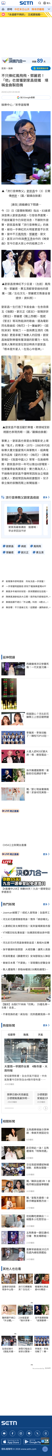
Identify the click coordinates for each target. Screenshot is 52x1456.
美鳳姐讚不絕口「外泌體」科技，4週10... (26, 602)
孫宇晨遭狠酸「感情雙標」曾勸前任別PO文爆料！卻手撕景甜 (41, 1319)
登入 (49, 3)
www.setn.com (28, 1448)
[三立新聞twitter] (37, 1433)
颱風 (25, 1034)
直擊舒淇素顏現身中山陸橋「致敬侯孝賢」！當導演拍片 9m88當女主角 (8, 1288)
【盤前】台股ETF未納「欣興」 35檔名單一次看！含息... (25, 1006)
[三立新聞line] (29, 1433)
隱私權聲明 (6, 1448)
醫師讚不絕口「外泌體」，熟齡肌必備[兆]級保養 (8, 1319)
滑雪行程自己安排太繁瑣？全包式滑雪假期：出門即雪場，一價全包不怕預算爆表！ (25, 1350)
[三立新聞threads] (45, 1433)
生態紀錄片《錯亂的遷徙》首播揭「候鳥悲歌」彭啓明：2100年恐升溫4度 (8, 1350)
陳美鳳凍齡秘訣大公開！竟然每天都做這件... (28, 596)
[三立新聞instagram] (20, 1433)
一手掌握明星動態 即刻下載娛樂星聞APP (26, 586)
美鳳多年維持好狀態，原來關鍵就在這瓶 (26, 591)
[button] (39, 3)
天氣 (40, 1034)
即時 (9, 9)
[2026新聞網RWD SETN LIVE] (3, 3)
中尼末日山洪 (21, 9)
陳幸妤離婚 (38, 9)
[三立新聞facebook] (12, 1433)
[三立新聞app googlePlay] (33, 1441)
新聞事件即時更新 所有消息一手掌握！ (26, 581)
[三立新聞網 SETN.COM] (3, 9)
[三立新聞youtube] (4, 1433)
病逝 (14, 196)
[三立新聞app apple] (11, 1441)
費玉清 (28, 239)
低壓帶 (11, 1034)
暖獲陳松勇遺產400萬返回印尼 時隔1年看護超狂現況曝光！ (41, 1288)
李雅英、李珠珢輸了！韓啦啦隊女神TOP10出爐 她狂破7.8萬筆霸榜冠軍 (42, 1350)
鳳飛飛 (22, 234)
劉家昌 (31, 191)
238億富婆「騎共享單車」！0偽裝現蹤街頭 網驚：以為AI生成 (25, 1319)
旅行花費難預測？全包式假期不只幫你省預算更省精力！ (25, 1288)
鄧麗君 (33, 234)
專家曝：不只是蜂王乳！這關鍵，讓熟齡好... (28, 607)
